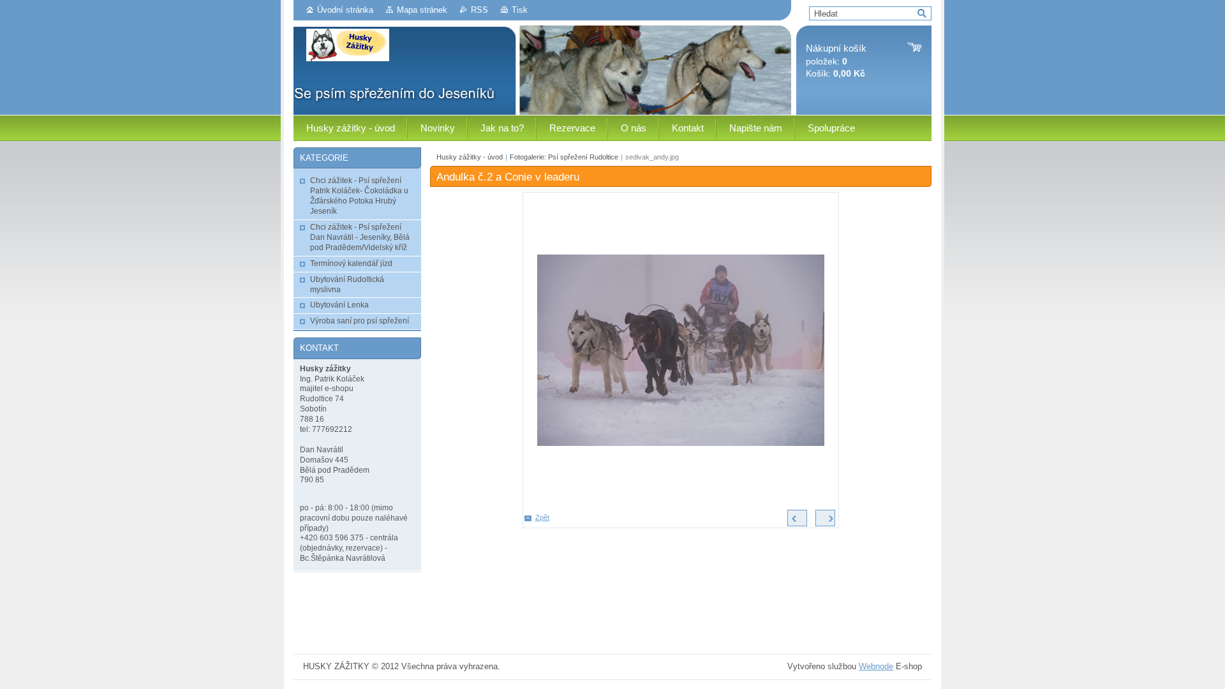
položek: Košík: (836, 60)
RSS (479, 10)
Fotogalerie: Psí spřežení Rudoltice (564, 157)
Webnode (876, 666)
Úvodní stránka (345, 10)
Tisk (520, 10)
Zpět (542, 517)
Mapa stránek (422, 10)
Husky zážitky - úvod (469, 157)
